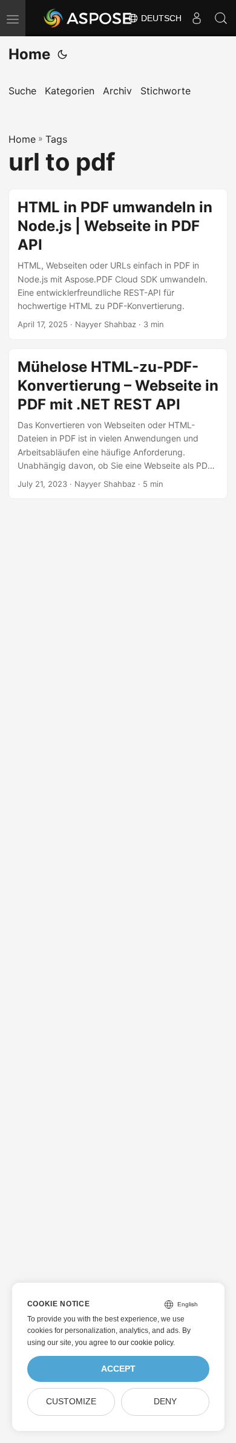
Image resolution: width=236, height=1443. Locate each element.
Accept (118, 1368)
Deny (165, 1401)
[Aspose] (88, 18)
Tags (56, 139)
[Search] (221, 18)
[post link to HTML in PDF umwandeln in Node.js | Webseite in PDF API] (118, 264)
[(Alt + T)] (62, 54)
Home (29, 54)
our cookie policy (145, 1342)
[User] (197, 18)
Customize (71, 1401)
